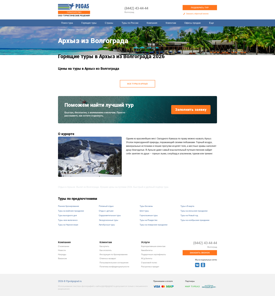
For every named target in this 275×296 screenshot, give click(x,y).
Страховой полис (149, 262)
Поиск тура (67, 22)
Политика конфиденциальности (114, 266)
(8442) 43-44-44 (136, 8)
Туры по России (130, 22)
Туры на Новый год (189, 215)
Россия (79, 29)
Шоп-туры (144, 210)
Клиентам (171, 22)
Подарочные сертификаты (153, 254)
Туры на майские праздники (71, 210)
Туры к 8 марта (187, 206)
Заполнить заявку (191, 110)
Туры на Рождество (148, 220)
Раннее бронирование (68, 206)
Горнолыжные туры (149, 215)
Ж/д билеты (146, 258)
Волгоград (129, 12)
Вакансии (62, 258)
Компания (152, 22)
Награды (62, 254)
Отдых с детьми (106, 210)
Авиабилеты (147, 250)
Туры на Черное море (68, 224)
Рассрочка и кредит (150, 266)
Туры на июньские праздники (194, 210)
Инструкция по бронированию (114, 254)
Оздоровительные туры (110, 215)
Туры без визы (146, 206)
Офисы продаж (192, 22)
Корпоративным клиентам (153, 246)
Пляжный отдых (106, 206)
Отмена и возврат (108, 258)
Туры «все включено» (68, 220)
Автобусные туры (107, 224)
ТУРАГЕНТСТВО (74, 12)
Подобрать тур (200, 7)
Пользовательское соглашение (114, 262)
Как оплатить (106, 250)
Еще (211, 22)
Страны (109, 22)
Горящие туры (89, 22)
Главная (62, 29)
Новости (62, 250)
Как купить (104, 246)
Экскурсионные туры (108, 220)
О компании (63, 246)
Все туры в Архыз (137, 84)
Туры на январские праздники (153, 224)
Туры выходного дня (67, 215)
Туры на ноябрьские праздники (194, 220)
